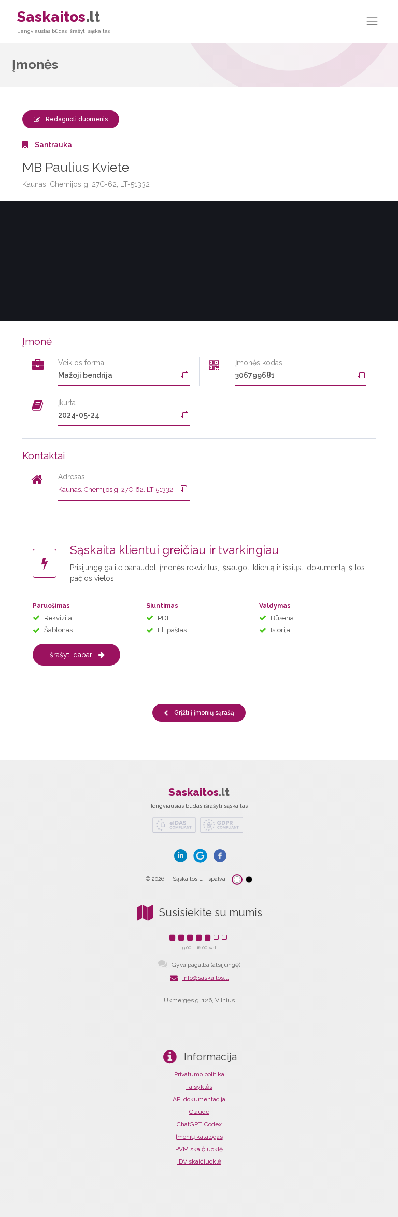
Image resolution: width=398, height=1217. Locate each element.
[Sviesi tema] (237, 879)
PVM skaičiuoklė (199, 1149)
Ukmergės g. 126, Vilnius (199, 1000)
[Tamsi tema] (249, 879)
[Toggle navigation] (372, 21)
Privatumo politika (199, 1074)
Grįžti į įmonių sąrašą (203, 712)
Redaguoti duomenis (76, 119)
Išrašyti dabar (70, 655)
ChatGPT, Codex (199, 1124)
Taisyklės (199, 1086)
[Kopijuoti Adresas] (184, 488)
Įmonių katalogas (199, 1136)
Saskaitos (63, 21)
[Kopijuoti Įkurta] (184, 414)
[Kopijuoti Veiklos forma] (184, 374)
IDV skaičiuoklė (199, 1161)
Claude (199, 1111)
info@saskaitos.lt (205, 977)
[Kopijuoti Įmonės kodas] (361, 374)
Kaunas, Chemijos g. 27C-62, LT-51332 (115, 489)
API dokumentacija (199, 1099)
